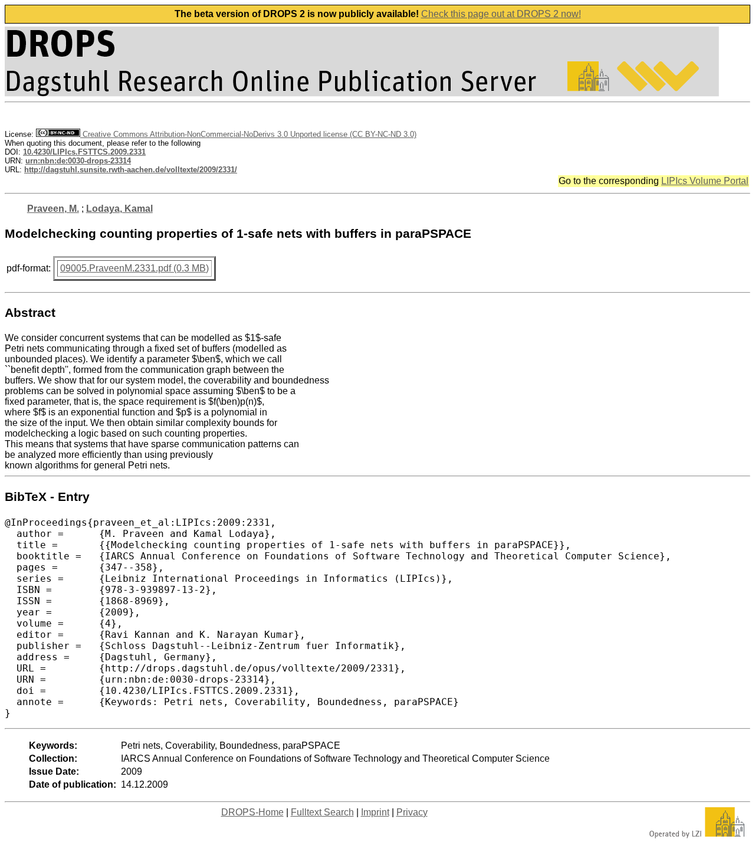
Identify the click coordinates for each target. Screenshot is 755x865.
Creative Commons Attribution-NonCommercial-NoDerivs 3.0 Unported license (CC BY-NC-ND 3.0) (248, 134)
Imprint (375, 812)
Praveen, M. (53, 209)
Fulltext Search (322, 812)
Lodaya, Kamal (119, 209)
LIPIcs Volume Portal (705, 181)
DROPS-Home (252, 812)
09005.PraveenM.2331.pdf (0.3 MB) (134, 268)
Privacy (412, 812)
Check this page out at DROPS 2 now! (501, 14)
